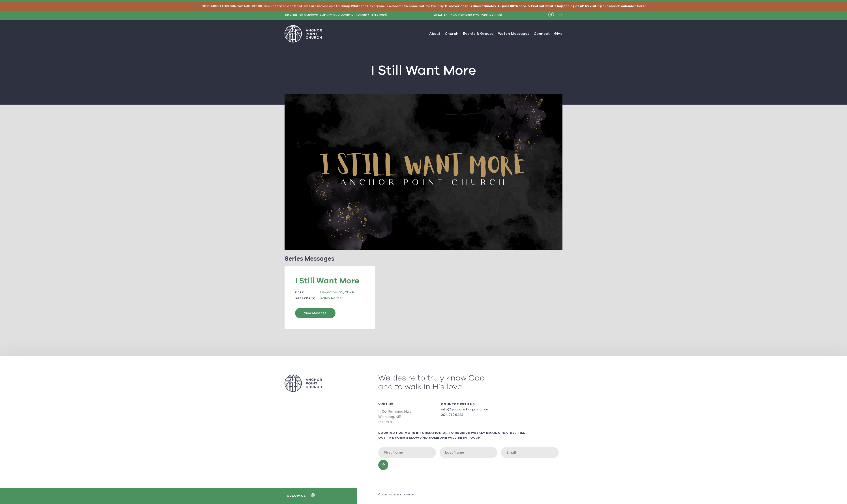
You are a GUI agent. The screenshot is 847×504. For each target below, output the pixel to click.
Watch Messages (513, 33)
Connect (542, 33)
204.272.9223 (452, 415)
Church (452, 33)
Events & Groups (478, 33)
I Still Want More (327, 281)
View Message (315, 313)
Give (558, 33)
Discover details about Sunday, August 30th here (485, 6)
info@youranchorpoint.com (465, 409)
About (434, 33)
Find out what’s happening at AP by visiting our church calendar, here (588, 6)
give (556, 14)
